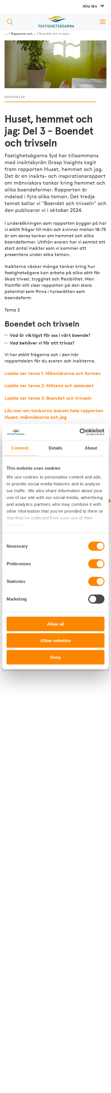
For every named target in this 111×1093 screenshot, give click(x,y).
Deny (55, 657)
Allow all (55, 623)
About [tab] (91, 447)
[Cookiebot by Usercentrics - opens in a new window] (79, 432)
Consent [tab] (19, 447)
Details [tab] (56, 447)
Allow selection (55, 640)
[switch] (96, 563)
